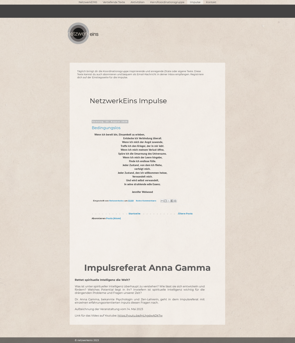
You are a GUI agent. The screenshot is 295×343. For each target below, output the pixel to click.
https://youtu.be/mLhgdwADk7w (140, 315)
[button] (114, 2)
